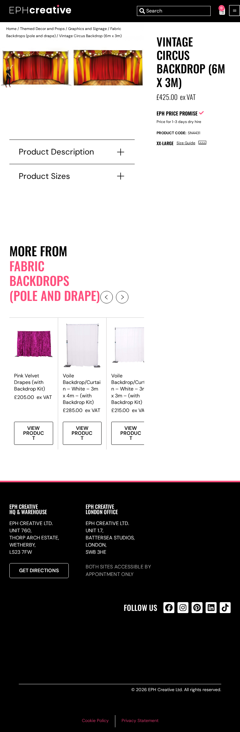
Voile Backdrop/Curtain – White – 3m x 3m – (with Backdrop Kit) (130, 388)
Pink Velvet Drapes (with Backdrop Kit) (29, 382)
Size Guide (186, 142)
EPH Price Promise (177, 113)
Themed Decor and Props (42, 28)
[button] (106, 297)
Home (11, 28)
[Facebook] (168, 607)
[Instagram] (183, 607)
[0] (218, 11)
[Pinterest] (197, 607)
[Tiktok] (225, 607)
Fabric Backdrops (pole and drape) (54, 280)
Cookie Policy (95, 720)
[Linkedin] (211, 607)
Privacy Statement (140, 720)
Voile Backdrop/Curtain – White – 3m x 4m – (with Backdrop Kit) (82, 388)
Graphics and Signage (87, 28)
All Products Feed (170, 634)
